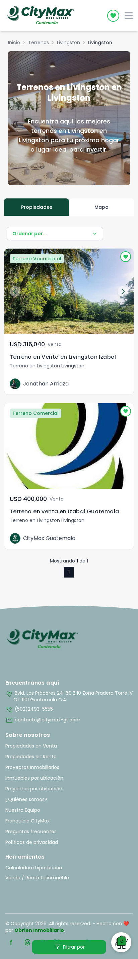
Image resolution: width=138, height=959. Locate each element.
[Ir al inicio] (42, 639)
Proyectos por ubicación (33, 788)
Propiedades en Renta (31, 756)
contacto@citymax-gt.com (42, 720)
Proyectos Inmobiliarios (32, 767)
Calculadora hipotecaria (33, 867)
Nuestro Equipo (22, 810)
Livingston (68, 42)
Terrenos (38, 42)
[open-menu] (129, 16)
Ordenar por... (29, 233)
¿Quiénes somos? (26, 799)
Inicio (14, 42)
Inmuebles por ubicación (34, 778)
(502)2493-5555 (29, 710)
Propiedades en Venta (31, 746)
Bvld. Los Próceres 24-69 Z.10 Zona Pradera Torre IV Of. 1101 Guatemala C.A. (69, 696)
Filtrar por (69, 947)
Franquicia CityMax (27, 820)
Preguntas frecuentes (31, 831)
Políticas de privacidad (31, 842)
